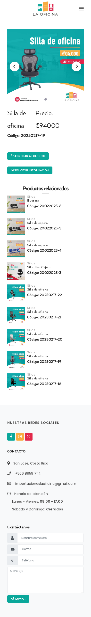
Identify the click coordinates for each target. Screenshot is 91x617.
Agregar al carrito (29, 156)
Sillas (31, 197)
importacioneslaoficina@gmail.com (45, 483)
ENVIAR (20, 598)
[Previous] (14, 66)
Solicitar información (31, 170)
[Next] (76, 66)
